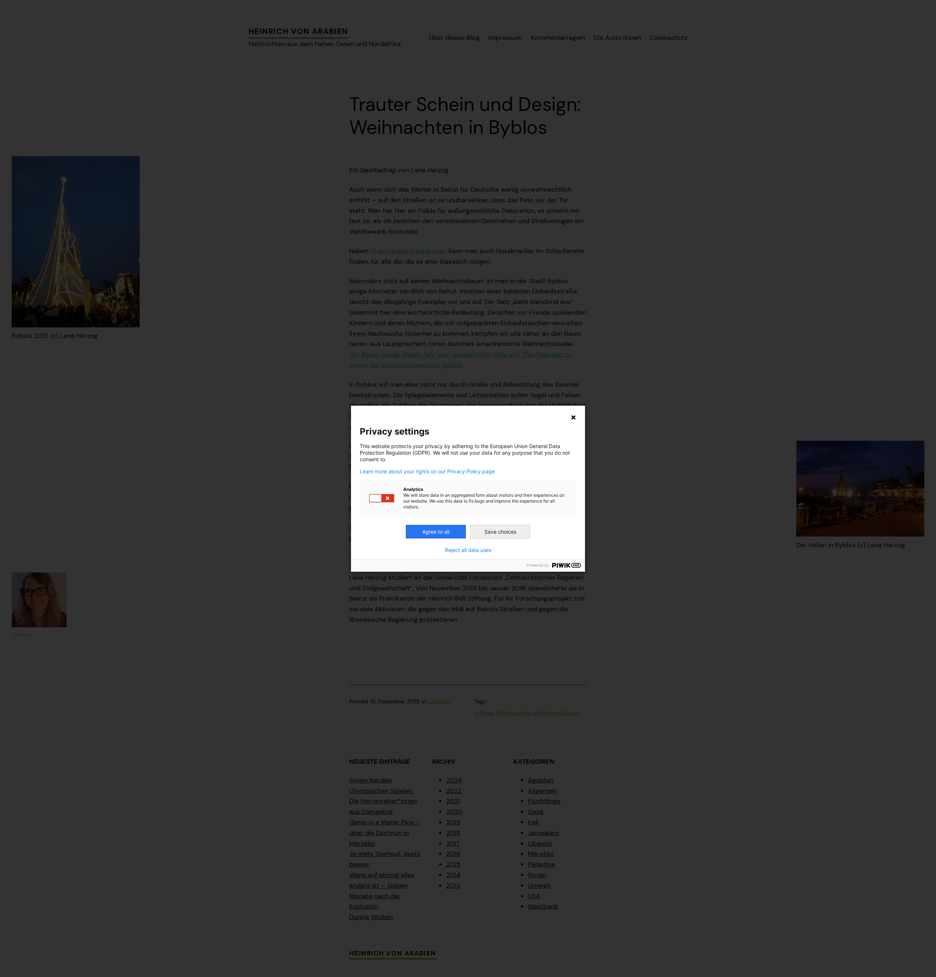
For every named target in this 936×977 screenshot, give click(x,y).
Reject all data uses (468, 550)
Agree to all (435, 532)
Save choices (500, 532)
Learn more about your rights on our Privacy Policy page (427, 471)
